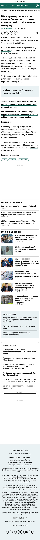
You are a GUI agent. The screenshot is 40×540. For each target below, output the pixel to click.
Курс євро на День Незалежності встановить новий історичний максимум (27, 274)
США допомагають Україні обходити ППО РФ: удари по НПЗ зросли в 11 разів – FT (18, 222)
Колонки (20, 10)
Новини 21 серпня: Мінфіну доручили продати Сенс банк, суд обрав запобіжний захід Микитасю (18, 366)
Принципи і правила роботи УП (20, 465)
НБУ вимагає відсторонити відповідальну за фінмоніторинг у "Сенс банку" (19, 351)
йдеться (34, 147)
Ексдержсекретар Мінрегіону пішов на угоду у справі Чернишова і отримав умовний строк (27, 262)
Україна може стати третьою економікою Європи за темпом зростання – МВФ (18, 214)
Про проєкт (27, 457)
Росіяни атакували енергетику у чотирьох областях (16, 334)
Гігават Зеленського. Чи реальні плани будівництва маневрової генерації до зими (19, 104)
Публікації (12, 10)
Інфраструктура (31, 10)
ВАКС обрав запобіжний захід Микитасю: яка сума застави (25, 249)
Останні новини (9, 346)
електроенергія (23, 159)
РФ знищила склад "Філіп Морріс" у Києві (18, 206)
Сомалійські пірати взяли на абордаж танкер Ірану (18, 387)
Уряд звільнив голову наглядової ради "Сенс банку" (19, 359)
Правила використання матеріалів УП (20, 462)
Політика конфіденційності (20, 460)
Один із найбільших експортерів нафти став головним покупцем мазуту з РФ (19, 380)
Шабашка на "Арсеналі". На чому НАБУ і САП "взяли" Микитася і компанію (26, 237)
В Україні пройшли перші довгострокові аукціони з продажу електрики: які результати (20, 320)
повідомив (6, 50)
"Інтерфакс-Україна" (19, 477)
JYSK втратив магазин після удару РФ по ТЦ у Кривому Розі (19, 374)
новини (4, 10)
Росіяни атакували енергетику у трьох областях (19, 327)
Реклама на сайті (15, 457)
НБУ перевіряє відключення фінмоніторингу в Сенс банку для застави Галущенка (26, 299)
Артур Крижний (6, 28)
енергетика (13, 159)
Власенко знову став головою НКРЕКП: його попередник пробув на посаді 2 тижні (24, 286)
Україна (4, 159)
